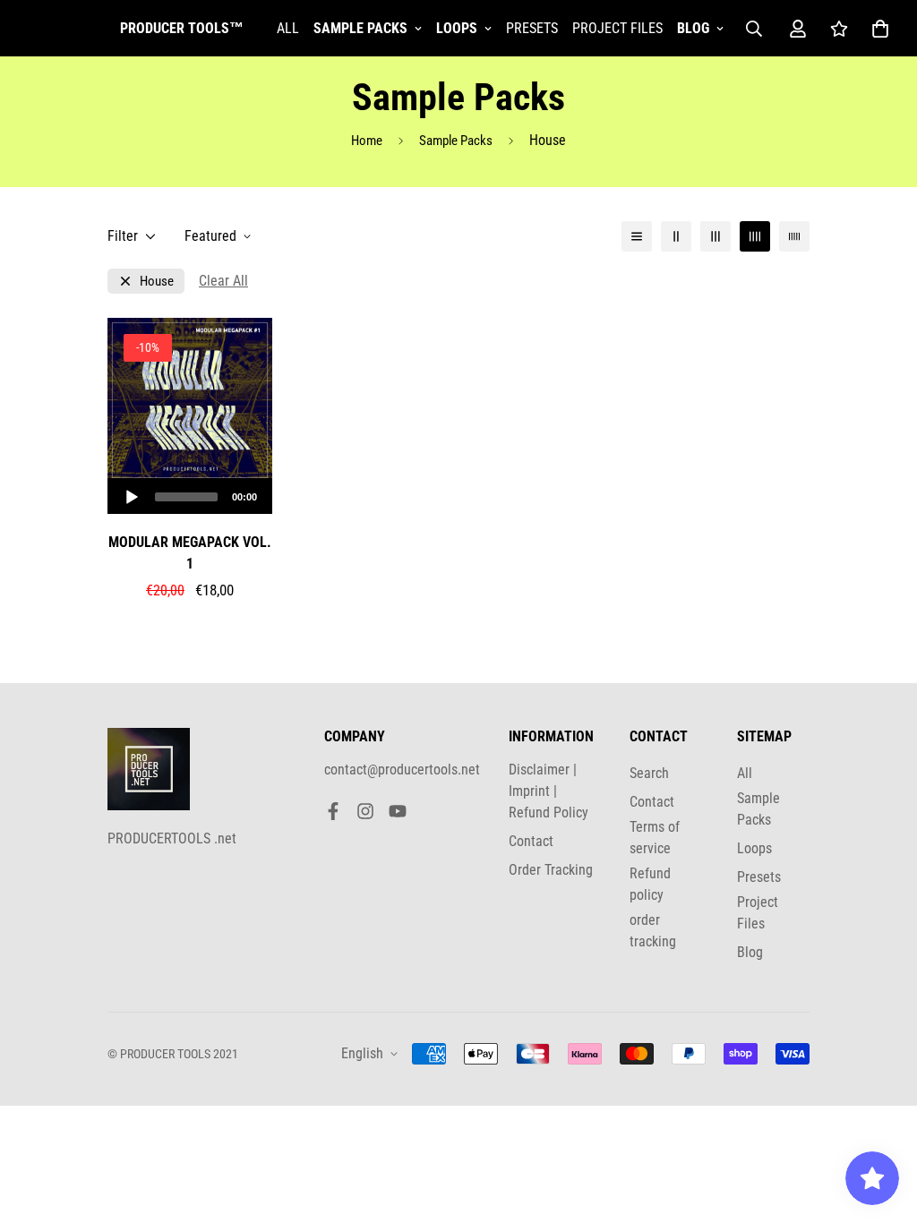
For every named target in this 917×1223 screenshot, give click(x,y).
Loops (456, 28)
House (157, 281)
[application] (189, 496)
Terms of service (655, 837)
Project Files (617, 28)
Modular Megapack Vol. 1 (189, 553)
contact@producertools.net (402, 769)
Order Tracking (551, 869)
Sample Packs (360, 28)
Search (649, 773)
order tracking (653, 930)
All (288, 28)
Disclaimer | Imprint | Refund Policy (548, 791)
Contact (531, 841)
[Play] (132, 497)
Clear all (223, 280)
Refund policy (650, 884)
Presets (532, 28)
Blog (693, 28)
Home (366, 141)
